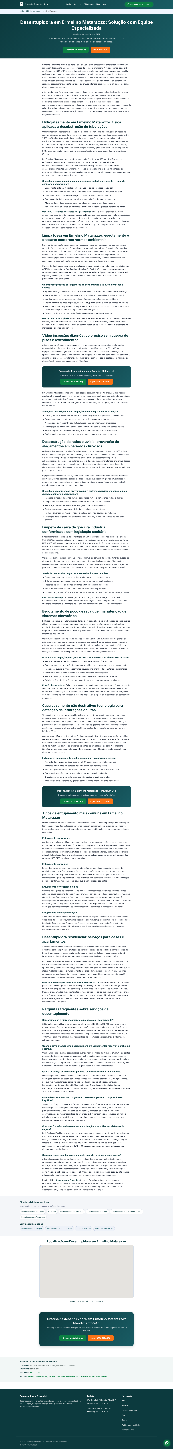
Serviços (77, 4)
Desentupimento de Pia (104, 1228)
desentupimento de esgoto (39, 1376)
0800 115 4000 (100, 49)
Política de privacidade (131, 1425)
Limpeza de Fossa (84, 1228)
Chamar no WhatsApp (76, 49)
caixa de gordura (88, 1376)
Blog (104, 4)
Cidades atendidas (92, 4)
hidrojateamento (58, 1376)
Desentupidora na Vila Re (97, 1211)
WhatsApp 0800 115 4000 (97, 1403)
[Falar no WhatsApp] (167, 1443)
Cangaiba (52, 1211)
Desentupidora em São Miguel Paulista (126, 1211)
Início (68, 4)
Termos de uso (128, 1430)
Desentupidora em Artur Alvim (33, 1217)
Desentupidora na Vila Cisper (32, 1211)
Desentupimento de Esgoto (31, 1228)
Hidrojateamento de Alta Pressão (59, 1228)
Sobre (124, 1420)
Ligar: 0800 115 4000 (100, 381)
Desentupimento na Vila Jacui (71, 1211)
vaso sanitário (102, 1376)
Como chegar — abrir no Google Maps (86, 1301)
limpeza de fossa (73, 1376)
